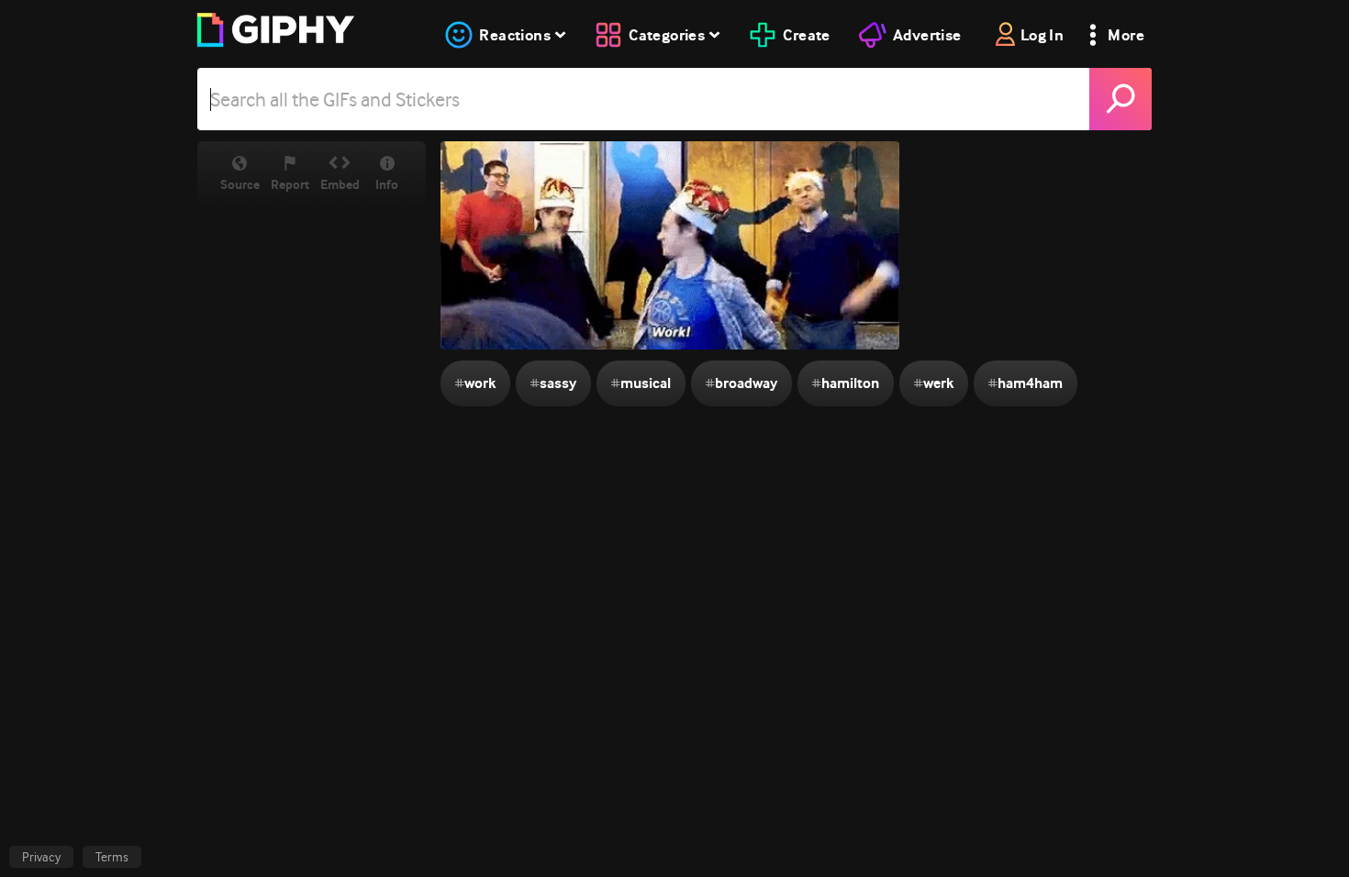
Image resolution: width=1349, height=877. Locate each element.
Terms (111, 856)
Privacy (41, 856)
